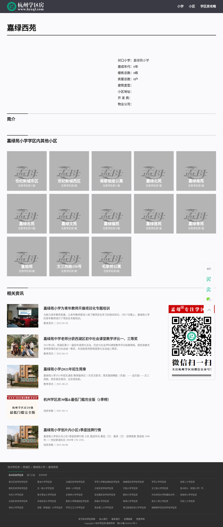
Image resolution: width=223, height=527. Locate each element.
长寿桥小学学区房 (74, 494)
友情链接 (128, 519)
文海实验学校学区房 (18, 501)
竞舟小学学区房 (16, 507)
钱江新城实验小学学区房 (134, 507)
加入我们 (103, 519)
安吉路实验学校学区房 (104, 494)
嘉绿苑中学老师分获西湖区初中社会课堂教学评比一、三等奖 (91, 338)
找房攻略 (48, 411)
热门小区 (31, 475)
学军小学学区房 (159, 481)
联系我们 (116, 519)
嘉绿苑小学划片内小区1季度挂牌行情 (72, 429)
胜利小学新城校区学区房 (77, 501)
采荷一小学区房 (73, 488)
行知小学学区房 (130, 488)
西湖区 (26, 467)
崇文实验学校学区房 (18, 481)
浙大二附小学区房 (160, 501)
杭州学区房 (14, 467)
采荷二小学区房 (187, 481)
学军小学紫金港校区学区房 (107, 481)
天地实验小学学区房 (46, 501)
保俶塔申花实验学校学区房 (164, 507)
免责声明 (140, 519)
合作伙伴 (43, 475)
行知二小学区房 (187, 501)
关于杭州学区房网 (86, 519)
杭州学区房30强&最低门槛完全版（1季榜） (77, 399)
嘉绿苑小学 (141, 60)
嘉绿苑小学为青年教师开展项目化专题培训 (77, 308)
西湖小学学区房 (101, 501)
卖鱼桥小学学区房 (188, 494)
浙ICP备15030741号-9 (127, 523)
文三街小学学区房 (160, 488)
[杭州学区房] (25, 6)
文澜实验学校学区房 (75, 481)
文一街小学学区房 (45, 488)
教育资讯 (48, 323)
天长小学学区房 (16, 494)
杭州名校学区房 (16, 475)
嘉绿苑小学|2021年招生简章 (65, 369)
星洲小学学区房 (44, 481)
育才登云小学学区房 (46, 494)
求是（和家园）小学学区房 (49, 507)
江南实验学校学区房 (103, 488)
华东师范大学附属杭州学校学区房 (164, 494)
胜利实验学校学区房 (18, 488)
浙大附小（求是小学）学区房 (192, 488)
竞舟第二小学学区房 (103, 507)
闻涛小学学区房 (130, 501)
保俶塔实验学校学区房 (133, 481)
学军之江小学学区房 (75, 507)
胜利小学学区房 (130, 494)
